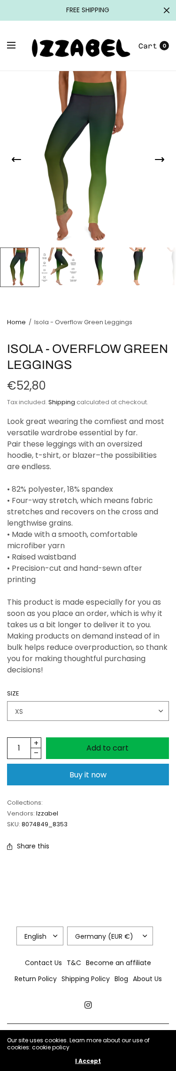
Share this (33, 846)
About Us (147, 978)
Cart (147, 46)
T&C (74, 962)
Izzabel (47, 813)
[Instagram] (88, 1005)
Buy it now (88, 774)
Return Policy (36, 978)
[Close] (166, 10)
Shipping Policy (85, 978)
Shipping (61, 402)
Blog (121, 978)
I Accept (88, 1061)
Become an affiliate (118, 962)
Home (16, 322)
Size (13, 693)
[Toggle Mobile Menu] (17, 45)
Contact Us (43, 962)
